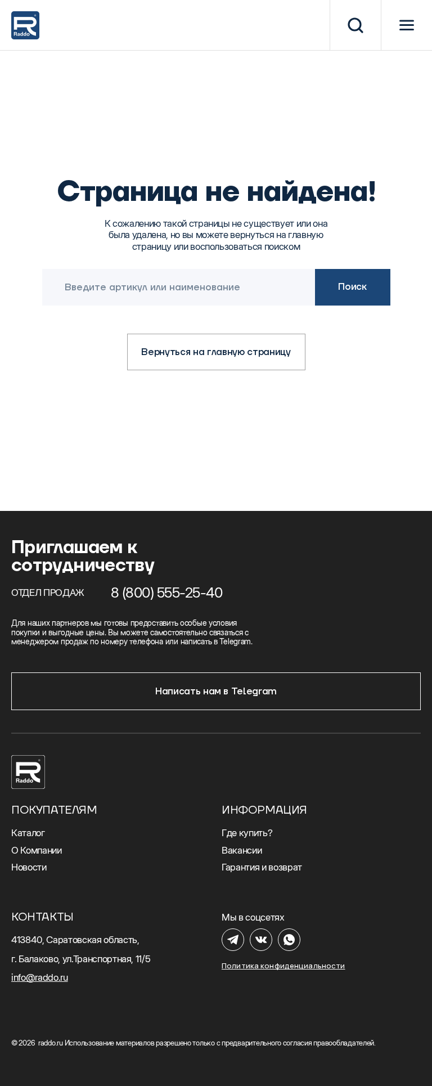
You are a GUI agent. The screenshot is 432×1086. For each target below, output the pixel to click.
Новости (29, 867)
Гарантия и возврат (262, 867)
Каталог (28, 832)
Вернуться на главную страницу (215, 352)
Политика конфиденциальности (283, 966)
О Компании (36, 850)
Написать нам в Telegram (216, 691)
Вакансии (242, 850)
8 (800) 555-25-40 (167, 592)
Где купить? (247, 832)
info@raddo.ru (39, 977)
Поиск (352, 287)
